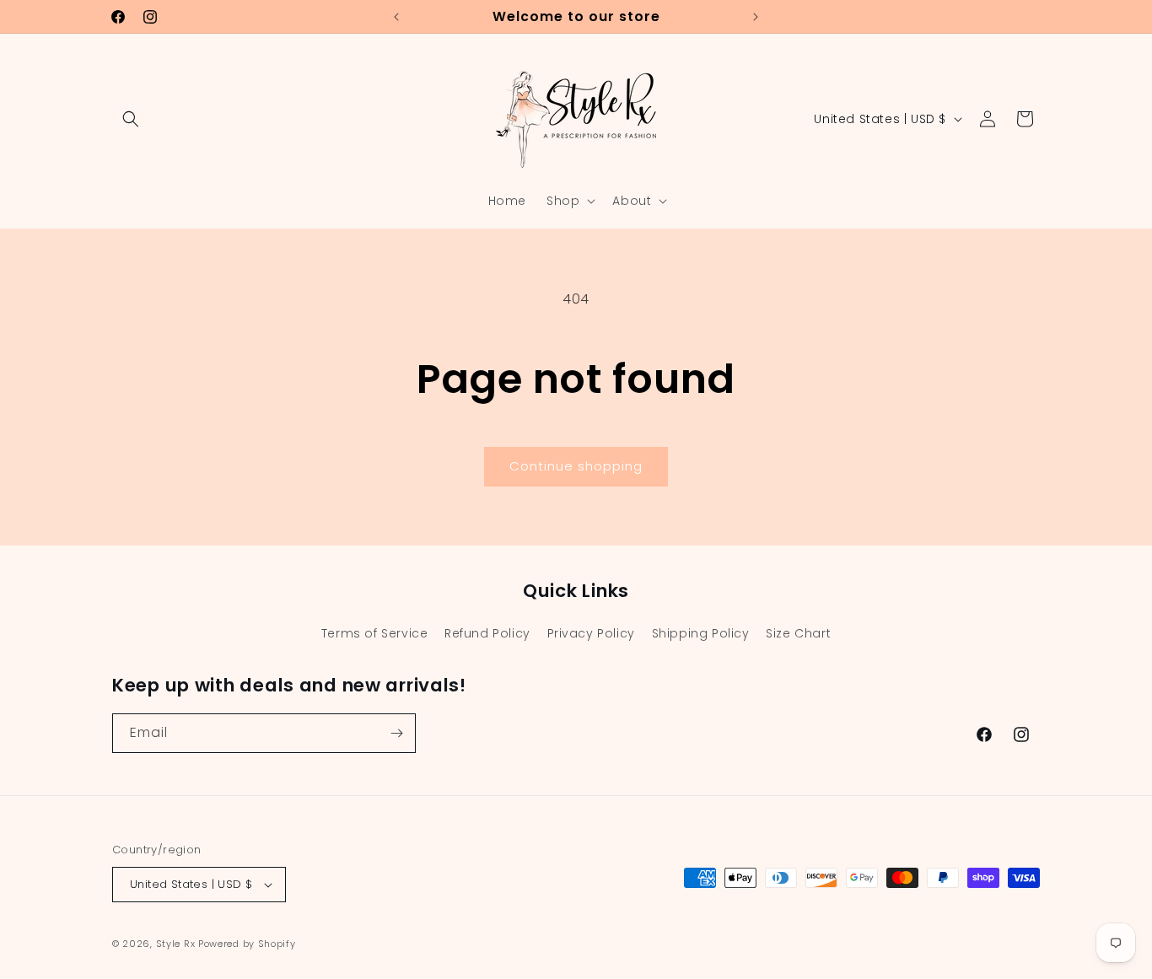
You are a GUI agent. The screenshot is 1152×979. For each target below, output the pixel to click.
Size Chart (798, 633)
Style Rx (176, 943)
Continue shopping (576, 466)
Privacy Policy (591, 633)
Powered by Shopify (247, 943)
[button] (130, 118)
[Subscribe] (396, 733)
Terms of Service (374, 633)
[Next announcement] (755, 17)
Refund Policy (487, 633)
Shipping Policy (701, 633)
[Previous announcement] (396, 17)
